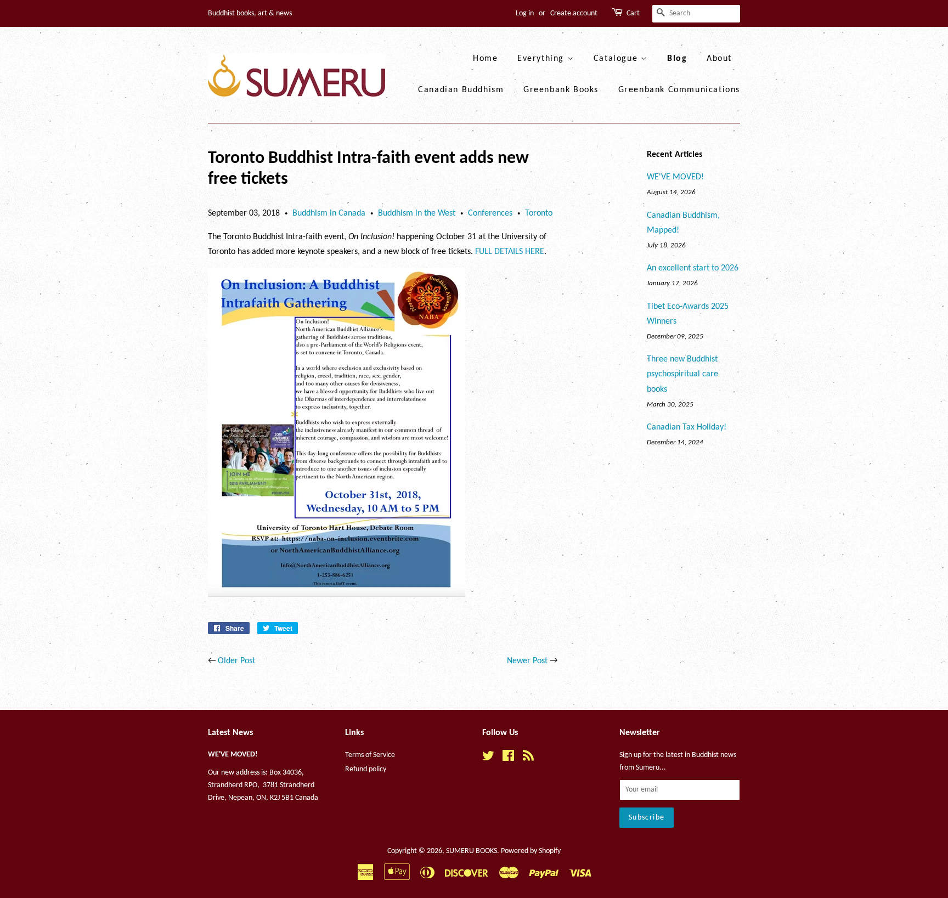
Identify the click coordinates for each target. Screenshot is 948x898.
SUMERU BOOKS (471, 851)
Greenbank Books (561, 90)
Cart (633, 13)
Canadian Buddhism (461, 90)
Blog (677, 58)
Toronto (538, 213)
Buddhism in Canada (328, 213)
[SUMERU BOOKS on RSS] (528, 758)
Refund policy (365, 769)
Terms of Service (370, 755)
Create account (573, 13)
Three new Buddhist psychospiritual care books (682, 374)
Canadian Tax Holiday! (686, 427)
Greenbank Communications (679, 90)
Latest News (230, 732)
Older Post (236, 661)
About (719, 58)
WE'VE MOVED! (675, 177)
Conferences (490, 213)
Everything (542, 58)
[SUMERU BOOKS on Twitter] (488, 758)
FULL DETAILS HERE (509, 251)
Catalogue (617, 58)
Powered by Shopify (531, 851)
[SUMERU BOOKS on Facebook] (508, 758)
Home (485, 58)
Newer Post (527, 661)
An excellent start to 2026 (692, 268)
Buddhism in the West (416, 213)
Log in (525, 13)
